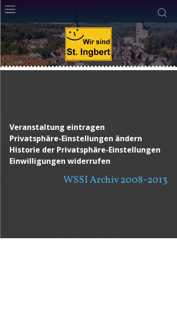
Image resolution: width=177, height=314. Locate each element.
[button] (88, 138)
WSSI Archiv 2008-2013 (115, 180)
